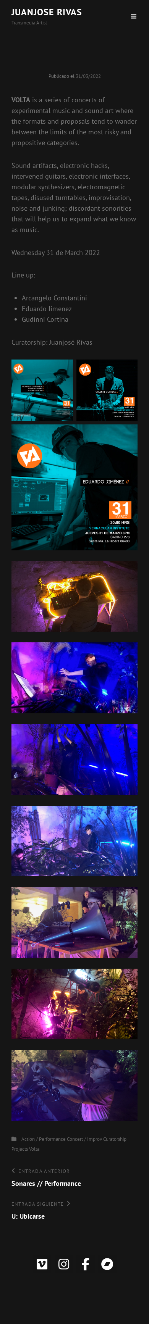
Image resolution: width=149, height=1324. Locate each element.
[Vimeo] (42, 1264)
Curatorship (114, 1139)
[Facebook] (85, 1264)
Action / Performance (43, 1139)
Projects (19, 1149)
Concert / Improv (84, 1139)
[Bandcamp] (107, 1264)
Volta (34, 1149)
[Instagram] (64, 1264)
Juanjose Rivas (46, 12)
